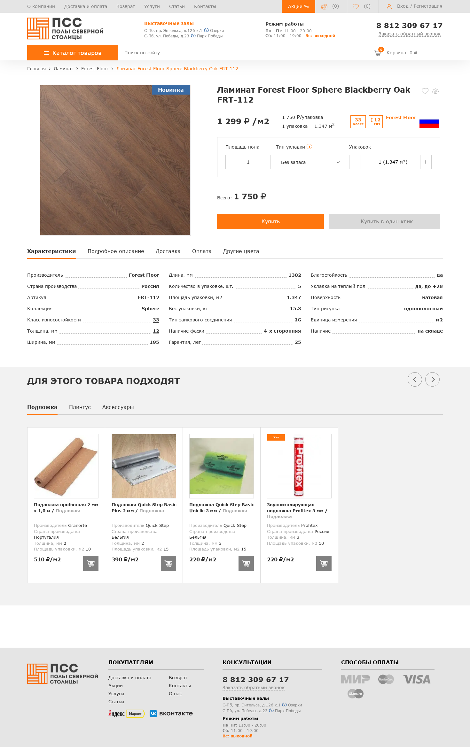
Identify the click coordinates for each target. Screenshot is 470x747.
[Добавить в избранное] (425, 91)
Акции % (298, 6)
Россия (150, 286)
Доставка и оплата (85, 6)
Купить (271, 221)
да (440, 275)
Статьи (177, 6)
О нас (175, 693)
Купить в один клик (387, 221)
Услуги (152, 6)
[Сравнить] (435, 91)
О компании (41, 6)
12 (156, 331)
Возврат (125, 6)
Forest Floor (144, 275)
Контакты (205, 6)
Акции (115, 685)
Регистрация (428, 6)
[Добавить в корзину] (90, 563)
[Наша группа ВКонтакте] (171, 714)
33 (156, 319)
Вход (403, 6)
